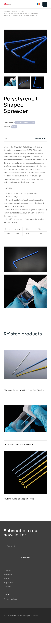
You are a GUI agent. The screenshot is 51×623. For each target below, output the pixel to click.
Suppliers (8, 582)
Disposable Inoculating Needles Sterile (24, 390)
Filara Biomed (16, 615)
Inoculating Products (25, 122)
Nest (14, 127)
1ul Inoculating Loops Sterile (18, 444)
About (7, 578)
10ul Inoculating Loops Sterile (19, 499)
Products (8, 574)
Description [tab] (40, 139)
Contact (7, 586)
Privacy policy (10, 599)
